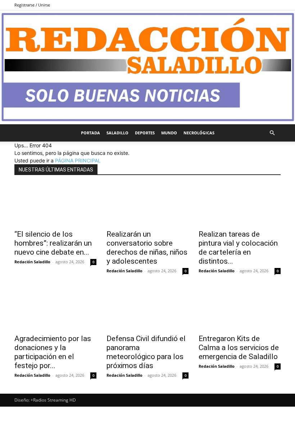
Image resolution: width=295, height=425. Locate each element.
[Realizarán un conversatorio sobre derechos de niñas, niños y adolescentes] (147, 204)
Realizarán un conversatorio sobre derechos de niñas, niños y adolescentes (146, 247)
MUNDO (169, 132)
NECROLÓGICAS (198, 132)
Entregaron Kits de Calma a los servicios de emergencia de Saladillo (239, 347)
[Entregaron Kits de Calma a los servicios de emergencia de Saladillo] (240, 309)
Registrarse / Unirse (32, 5)
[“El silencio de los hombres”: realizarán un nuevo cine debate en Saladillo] (55, 204)
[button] (272, 133)
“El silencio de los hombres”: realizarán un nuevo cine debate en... (53, 243)
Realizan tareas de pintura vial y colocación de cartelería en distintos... (238, 247)
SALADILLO (117, 132)
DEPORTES (145, 132)
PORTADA (90, 132)
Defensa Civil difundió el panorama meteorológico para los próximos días (146, 352)
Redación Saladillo (32, 261)
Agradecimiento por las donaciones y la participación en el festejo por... (52, 352)
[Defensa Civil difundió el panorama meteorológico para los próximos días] (147, 309)
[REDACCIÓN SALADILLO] (147, 67)
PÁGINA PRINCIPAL (78, 160)
